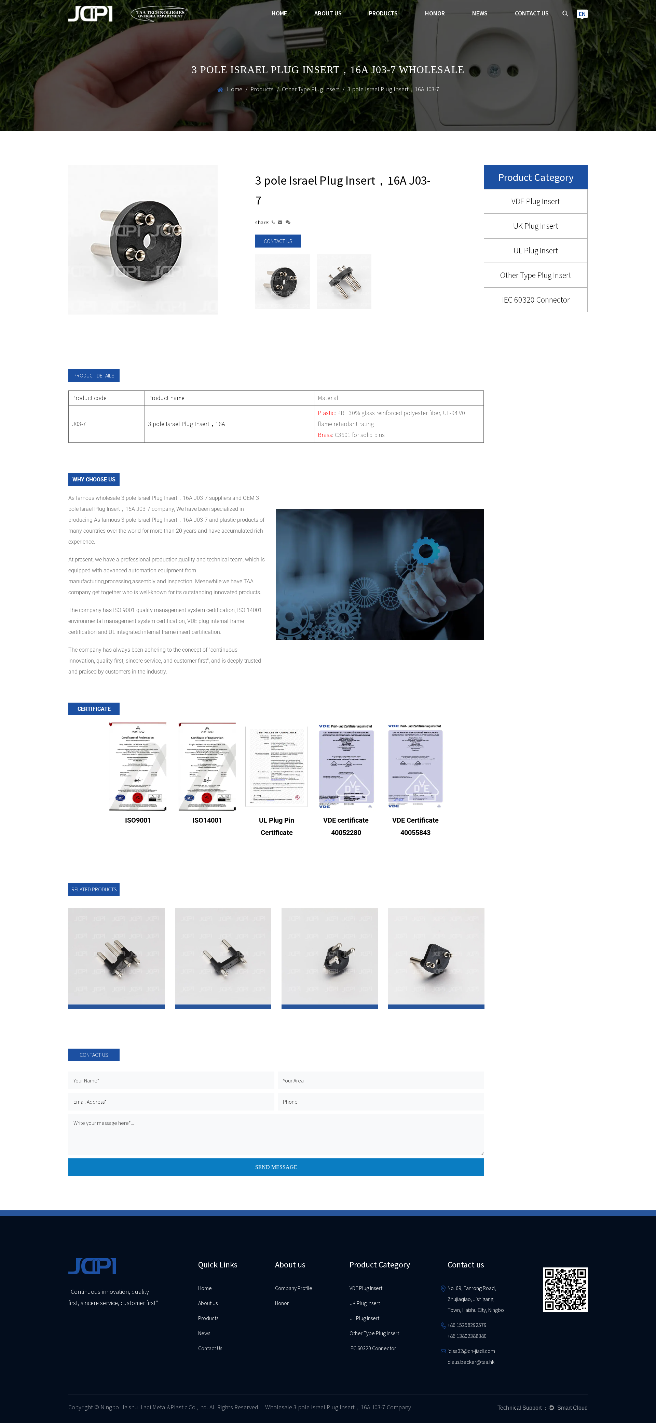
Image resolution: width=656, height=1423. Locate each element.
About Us (208, 1303)
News (480, 13)
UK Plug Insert (535, 226)
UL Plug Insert (536, 250)
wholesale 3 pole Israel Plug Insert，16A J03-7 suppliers (163, 498)
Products (383, 13)
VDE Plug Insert (535, 201)
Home (279, 13)
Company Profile (293, 1288)
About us (328, 13)
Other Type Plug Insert (310, 89)
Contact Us (210, 1348)
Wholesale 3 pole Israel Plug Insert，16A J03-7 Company (338, 1407)
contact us (278, 241)
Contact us (532, 13)
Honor (435, 13)
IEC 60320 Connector (536, 299)
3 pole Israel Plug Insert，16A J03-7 (165, 520)
